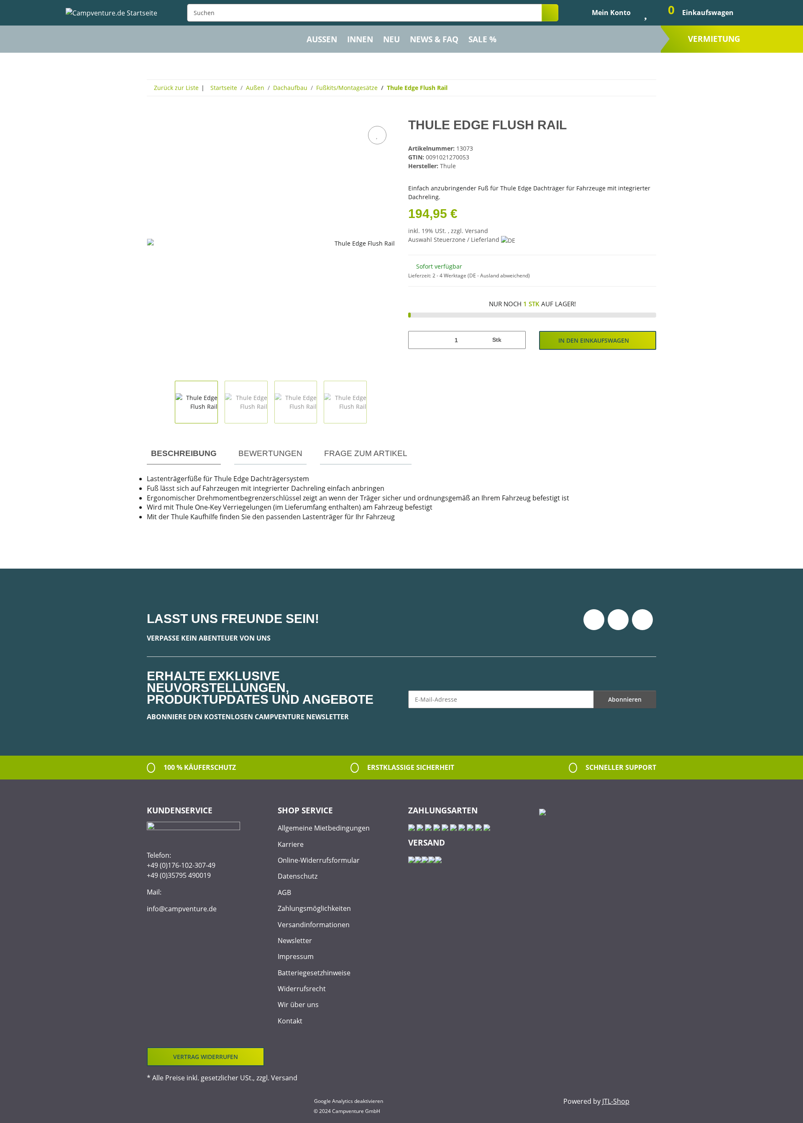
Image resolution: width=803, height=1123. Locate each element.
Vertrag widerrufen (205, 1057)
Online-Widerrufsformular (319, 860)
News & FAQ (434, 39)
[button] (604, 12)
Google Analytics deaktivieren (348, 1101)
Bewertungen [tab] (270, 453)
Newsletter (295, 940)
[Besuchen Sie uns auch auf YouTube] (618, 619)
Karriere (291, 844)
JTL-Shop (615, 1101)
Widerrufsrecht (302, 988)
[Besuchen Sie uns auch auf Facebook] (593, 619)
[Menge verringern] (418, 340)
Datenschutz (297, 876)
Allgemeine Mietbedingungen (324, 828)
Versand (476, 231)
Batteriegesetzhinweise (314, 972)
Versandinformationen (314, 924)
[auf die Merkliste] (377, 135)
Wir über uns (298, 1004)
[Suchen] (550, 12)
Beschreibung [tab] (184, 453)
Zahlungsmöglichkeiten (314, 908)
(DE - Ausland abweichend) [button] (499, 275)
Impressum (296, 956)
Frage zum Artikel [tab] (365, 453)
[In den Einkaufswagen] (153, 114)
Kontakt (290, 1021)
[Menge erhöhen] (516, 340)
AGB (284, 892)
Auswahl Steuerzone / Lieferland (454, 240)
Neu (391, 39)
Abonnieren (625, 699)
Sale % (482, 39)
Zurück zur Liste (176, 88)
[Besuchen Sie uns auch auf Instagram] (642, 619)
